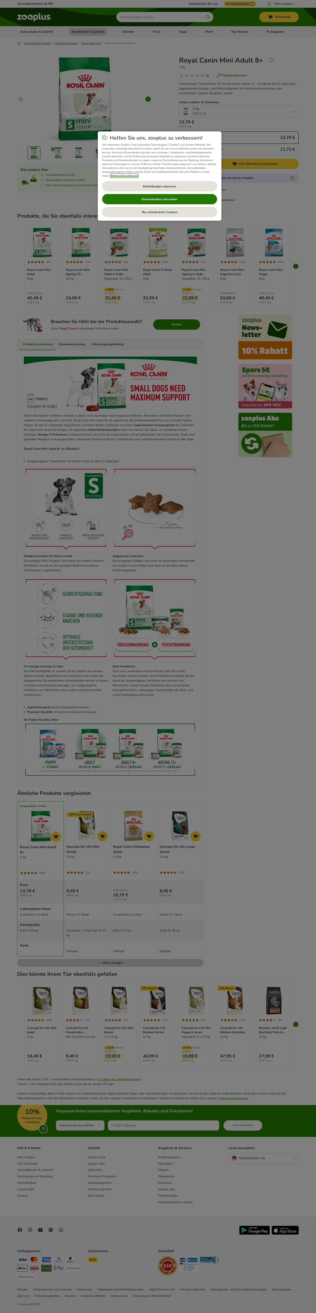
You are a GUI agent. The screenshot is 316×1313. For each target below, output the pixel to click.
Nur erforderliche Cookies (160, 212)
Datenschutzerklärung (124, 175)
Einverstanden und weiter (159, 199)
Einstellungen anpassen (159, 186)
